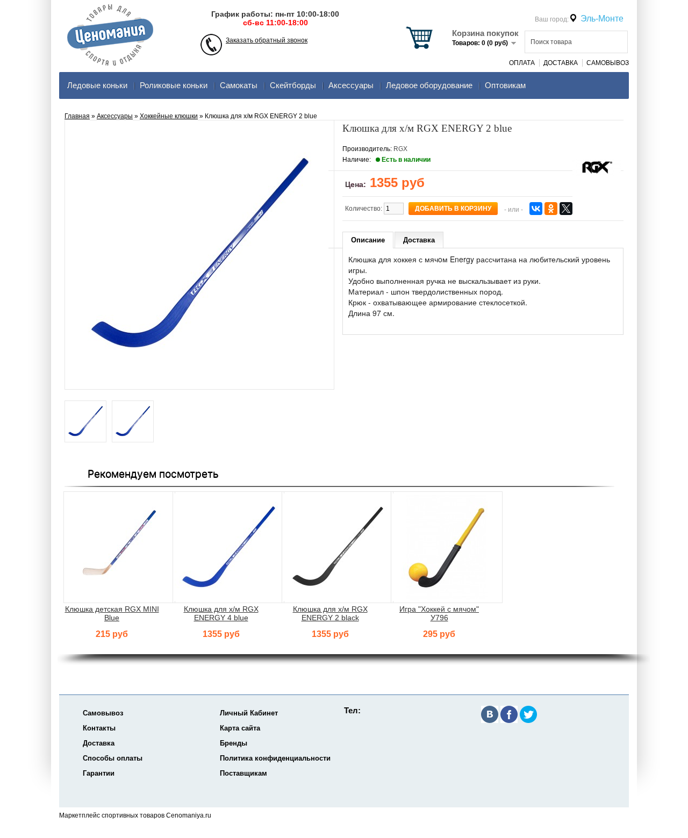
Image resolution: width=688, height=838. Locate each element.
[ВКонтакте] (535, 208)
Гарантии (98, 773)
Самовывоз (607, 63)
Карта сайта (240, 728)
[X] (566, 208)
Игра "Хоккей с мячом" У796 (439, 613)
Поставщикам (243, 773)
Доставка (560, 63)
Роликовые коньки (173, 85)
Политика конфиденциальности (275, 758)
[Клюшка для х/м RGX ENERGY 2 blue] (85, 422)
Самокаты (238, 85)
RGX (400, 149)
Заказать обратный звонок (266, 40)
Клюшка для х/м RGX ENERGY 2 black (330, 613)
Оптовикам (505, 85)
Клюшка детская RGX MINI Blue (112, 613)
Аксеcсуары (351, 85)
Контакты (99, 728)
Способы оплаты (112, 758)
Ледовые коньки (97, 85)
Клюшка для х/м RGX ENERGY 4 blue (221, 613)
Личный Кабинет (249, 713)
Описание (368, 240)
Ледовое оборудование (429, 85)
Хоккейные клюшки (169, 116)
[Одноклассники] (550, 208)
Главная (77, 116)
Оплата (522, 63)
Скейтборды (293, 85)
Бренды (233, 743)
